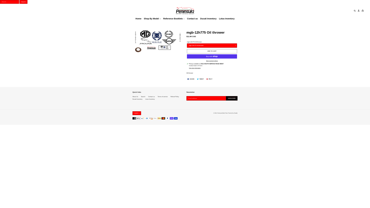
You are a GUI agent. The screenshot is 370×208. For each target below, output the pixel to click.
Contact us (151, 96)
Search (143, 96)
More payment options (212, 61)
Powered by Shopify (233, 113)
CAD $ (136, 113)
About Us (135, 96)
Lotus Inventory (150, 99)
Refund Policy (175, 96)
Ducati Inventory (137, 99)
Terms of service (163, 96)
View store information (195, 68)
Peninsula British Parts (222, 113)
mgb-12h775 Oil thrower (194, 42)
